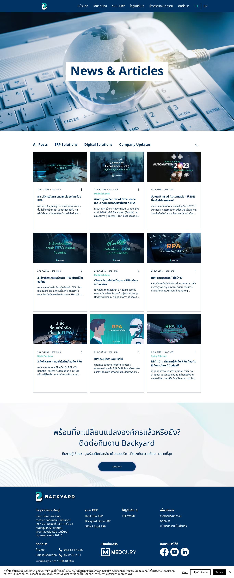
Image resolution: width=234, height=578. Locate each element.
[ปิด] (230, 572)
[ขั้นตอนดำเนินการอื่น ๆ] (83, 190)
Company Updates (135, 145)
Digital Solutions (98, 145)
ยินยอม (219, 572)
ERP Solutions (65, 145)
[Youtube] (174, 552)
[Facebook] (164, 552)
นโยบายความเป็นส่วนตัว (119, 573)
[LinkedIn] (185, 552)
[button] (100, 6)
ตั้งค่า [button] (185, 572)
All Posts (40, 145)
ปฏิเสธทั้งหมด (200, 572)
